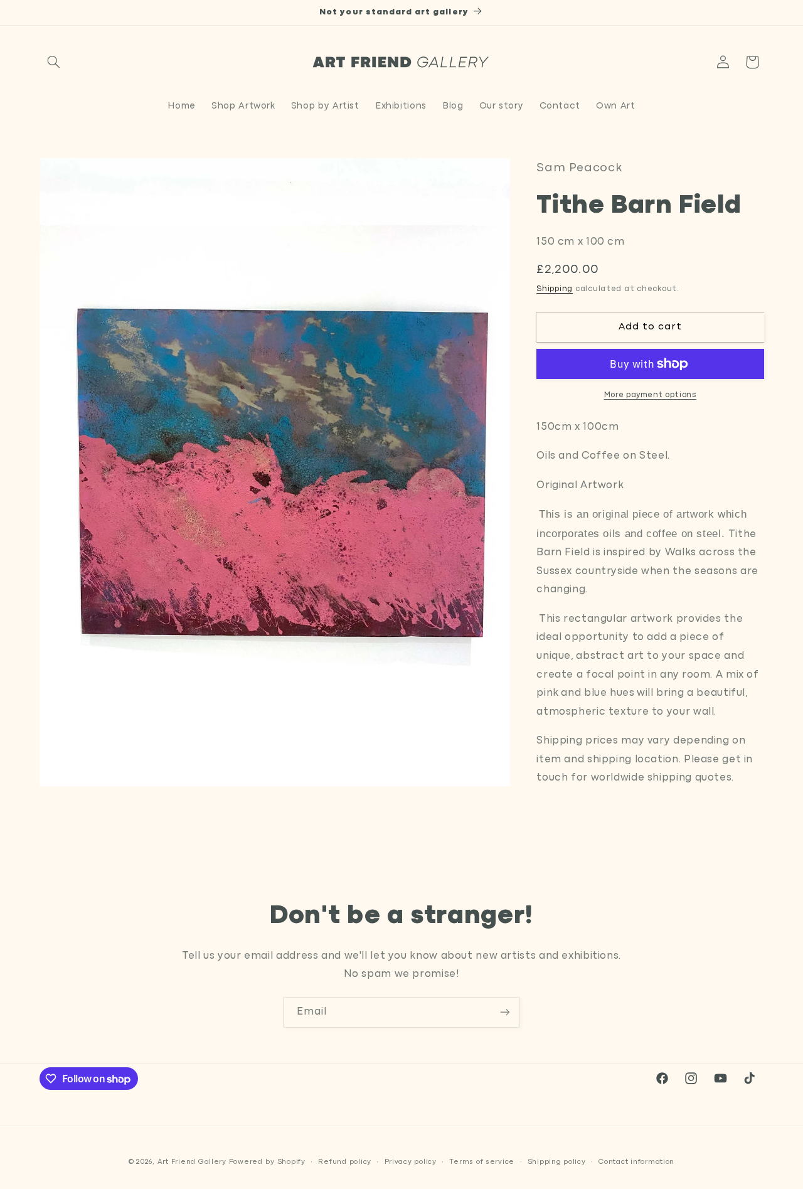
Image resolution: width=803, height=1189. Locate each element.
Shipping (554, 288)
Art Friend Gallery (191, 1162)
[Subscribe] (505, 1012)
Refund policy (344, 1162)
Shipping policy (557, 1162)
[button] (54, 62)
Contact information (636, 1162)
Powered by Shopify (267, 1162)
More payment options (650, 395)
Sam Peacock (579, 168)
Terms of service (481, 1162)
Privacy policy (411, 1162)
